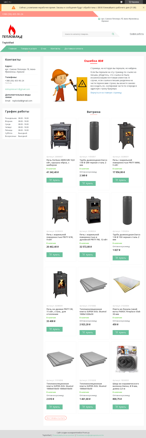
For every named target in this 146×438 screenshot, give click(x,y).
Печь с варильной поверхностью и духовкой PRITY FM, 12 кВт (94, 237)
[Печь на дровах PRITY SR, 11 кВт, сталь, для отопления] (60, 285)
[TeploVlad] (12, 31)
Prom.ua (86, 432)
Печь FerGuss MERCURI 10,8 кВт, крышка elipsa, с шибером (60, 162)
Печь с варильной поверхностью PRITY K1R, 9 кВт (59, 237)
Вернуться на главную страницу (106, 92)
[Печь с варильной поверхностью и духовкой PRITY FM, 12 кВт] (93, 210)
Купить (56, 180)
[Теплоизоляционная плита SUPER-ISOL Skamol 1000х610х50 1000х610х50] (60, 359)
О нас (43, 49)
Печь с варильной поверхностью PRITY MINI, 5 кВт (126, 162)
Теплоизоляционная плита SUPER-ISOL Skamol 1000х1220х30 (93, 311)
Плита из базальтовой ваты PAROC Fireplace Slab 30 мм (126, 311)
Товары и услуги (29, 49)
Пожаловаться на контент (63, 435)
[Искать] (113, 34)
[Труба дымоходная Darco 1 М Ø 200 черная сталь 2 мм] (93, 136)
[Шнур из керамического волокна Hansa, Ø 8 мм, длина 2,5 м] (126, 359)
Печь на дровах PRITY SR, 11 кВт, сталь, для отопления (59, 311)
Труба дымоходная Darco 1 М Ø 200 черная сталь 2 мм (93, 162)
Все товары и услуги (56, 418)
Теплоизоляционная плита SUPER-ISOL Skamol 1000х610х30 (93, 386)
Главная (13, 49)
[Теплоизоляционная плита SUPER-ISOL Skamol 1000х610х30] (93, 359)
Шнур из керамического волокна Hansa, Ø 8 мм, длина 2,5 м (126, 386)
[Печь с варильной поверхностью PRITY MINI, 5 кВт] (126, 136)
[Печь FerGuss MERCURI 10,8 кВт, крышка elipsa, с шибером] (60, 136)
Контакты (55, 49)
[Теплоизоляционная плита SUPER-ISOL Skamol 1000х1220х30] (93, 285)
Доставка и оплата (73, 49)
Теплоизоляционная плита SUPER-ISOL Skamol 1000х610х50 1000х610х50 (59, 386)
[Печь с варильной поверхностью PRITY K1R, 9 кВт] (60, 210)
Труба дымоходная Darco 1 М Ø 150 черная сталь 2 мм (126, 237)
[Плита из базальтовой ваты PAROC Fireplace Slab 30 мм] (126, 285)
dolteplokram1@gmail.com (17, 89)
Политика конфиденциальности (90, 435)
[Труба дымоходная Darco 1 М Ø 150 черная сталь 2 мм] (126, 210)
